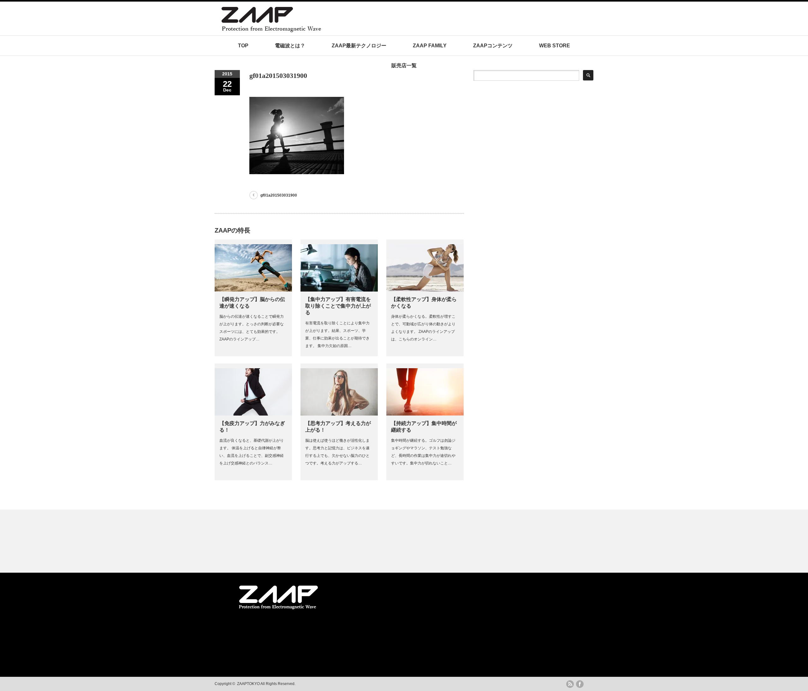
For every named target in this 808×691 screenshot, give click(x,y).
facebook (580, 684)
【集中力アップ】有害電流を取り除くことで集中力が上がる (338, 306)
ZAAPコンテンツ (493, 45)
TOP (243, 45)
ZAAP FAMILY (430, 45)
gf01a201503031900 (278, 195)
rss (570, 684)
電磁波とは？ (290, 45)
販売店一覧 (404, 65)
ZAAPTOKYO (248, 684)
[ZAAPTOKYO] (333, 30)
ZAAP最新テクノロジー (359, 45)
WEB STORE (554, 45)
